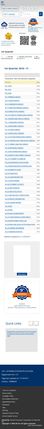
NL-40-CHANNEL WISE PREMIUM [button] (14, 228)
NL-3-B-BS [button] (8, 93)
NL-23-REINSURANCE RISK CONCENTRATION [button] (18, 166)
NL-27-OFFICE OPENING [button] (12, 181)
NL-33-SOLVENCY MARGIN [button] (13, 203)
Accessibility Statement (10, 399)
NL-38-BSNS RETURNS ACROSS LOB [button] (15, 221)
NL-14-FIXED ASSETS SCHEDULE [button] (14, 133)
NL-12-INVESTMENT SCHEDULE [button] (14, 126)
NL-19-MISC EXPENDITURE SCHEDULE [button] (16, 151)
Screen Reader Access (10, 416)
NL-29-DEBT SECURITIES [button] (12, 188)
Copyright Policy (7, 396)
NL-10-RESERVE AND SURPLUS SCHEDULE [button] (17, 119)
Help (3, 407)
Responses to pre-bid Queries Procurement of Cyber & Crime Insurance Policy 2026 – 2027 (21, 334)
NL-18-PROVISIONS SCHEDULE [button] (14, 148)
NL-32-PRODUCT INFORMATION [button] (15, 199)
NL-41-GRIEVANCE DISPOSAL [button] (13, 232)
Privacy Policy (7, 393)
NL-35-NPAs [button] (9, 210)
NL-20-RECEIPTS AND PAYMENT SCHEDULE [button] (18, 155)
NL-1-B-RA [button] (8, 86)
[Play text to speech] (35, 8)
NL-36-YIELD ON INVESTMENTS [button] (14, 213)
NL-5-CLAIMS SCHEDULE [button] (12, 100)
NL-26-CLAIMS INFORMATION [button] (14, 177)
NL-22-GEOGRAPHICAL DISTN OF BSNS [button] (17, 162)
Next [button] (37, 259)
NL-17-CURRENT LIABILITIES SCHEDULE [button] (16, 144)
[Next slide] (36, 323)
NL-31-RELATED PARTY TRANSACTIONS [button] (17, 195)
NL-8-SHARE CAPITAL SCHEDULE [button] (14, 111)
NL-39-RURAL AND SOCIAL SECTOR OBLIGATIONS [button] (20, 224)
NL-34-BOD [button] (8, 206)
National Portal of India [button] (10, 413)
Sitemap (5, 410)
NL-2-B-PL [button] (8, 89)
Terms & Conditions (9, 390)
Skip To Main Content (9, 8)
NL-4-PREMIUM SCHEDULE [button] (13, 97)
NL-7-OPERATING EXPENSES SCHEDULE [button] (16, 108)
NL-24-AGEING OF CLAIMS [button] (13, 170)
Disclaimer (6, 405)
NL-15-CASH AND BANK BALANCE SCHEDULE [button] (18, 137)
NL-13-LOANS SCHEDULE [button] (12, 130)
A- (32, 8)
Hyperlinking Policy (8, 402)
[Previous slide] (31, 323)
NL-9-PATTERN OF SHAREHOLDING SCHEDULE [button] (19, 115)
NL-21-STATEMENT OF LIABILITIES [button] (15, 159)
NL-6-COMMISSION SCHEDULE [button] (14, 104)
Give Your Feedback (35, 425)
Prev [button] (7, 259)
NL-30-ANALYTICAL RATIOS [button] (13, 192)
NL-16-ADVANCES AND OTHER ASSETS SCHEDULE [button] (20, 141)
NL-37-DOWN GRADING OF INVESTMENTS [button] (18, 217)
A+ (25, 8)
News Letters (22, 274)
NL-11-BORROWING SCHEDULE (14, 122)
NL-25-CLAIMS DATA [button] (11, 173)
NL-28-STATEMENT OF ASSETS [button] (14, 184)
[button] (11, 14)
